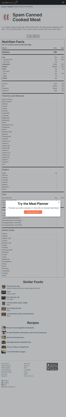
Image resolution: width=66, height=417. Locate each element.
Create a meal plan (33, 212)
